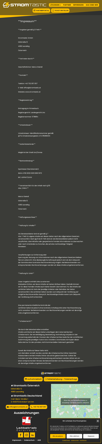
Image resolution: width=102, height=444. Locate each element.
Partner (67, 5)
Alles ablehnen (74, 436)
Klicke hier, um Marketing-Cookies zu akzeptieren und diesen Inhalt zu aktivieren (75, 401)
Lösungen (54, 5)
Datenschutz (29, 440)
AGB (39, 440)
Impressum (16, 440)
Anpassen (91, 436)
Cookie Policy (66, 440)
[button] (98, 421)
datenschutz (75, 440)
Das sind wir (92, 5)
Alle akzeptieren (58, 436)
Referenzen (78, 5)
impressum (83, 440)
